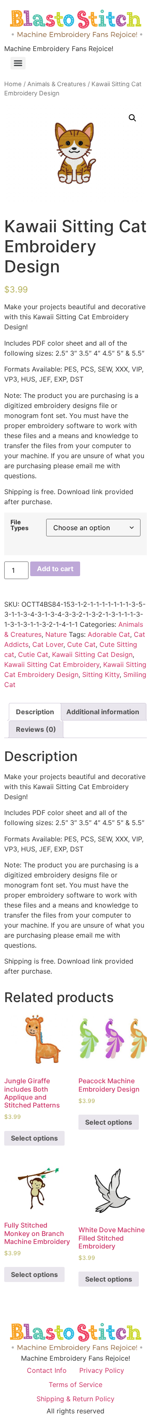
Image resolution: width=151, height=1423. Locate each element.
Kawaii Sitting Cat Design (92, 654)
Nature (56, 634)
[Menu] (18, 63)
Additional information (102, 712)
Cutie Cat (33, 654)
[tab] (35, 711)
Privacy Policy (101, 1370)
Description (35, 712)
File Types (19, 525)
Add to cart (55, 568)
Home (13, 84)
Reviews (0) (36, 729)
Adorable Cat (109, 634)
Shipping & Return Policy (75, 1399)
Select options (34, 1138)
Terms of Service (75, 1384)
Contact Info (47, 1370)
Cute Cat (81, 644)
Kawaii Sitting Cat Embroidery (51, 664)
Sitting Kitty (101, 674)
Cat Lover (47, 644)
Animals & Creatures (56, 84)
